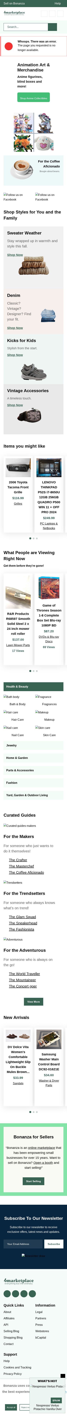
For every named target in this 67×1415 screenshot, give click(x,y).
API (6, 1324)
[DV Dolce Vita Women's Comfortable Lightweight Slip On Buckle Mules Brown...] (18, 1067)
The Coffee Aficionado (26, 872)
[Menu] (60, 14)
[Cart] (44, 14)
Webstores (42, 1331)
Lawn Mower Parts (18, 645)
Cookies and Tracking (17, 1367)
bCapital (40, 1337)
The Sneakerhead (23, 923)
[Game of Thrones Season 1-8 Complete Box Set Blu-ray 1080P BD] (49, 619)
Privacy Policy (13, 1373)
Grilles (18, 503)
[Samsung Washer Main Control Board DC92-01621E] (49, 1067)
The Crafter (18, 860)
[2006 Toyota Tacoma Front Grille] (18, 494)
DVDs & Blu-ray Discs (49, 639)
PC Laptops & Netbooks (49, 526)
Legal (39, 1311)
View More (33, 1001)
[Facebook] (7, 1293)
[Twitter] (15, 1293)
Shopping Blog (13, 1337)
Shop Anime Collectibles (33, 98)
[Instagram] (32, 1293)
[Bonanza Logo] (14, 13)
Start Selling (33, 1181)
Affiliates (9, 1318)
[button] (30, 538)
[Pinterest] (24, 1293)
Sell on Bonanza (14, 3)
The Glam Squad (22, 917)
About (7, 1311)
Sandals (18, 1083)
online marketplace (41, 1148)
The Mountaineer (22, 980)
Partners (40, 1318)
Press (39, 1324)
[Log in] (52, 14)
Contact (8, 1343)
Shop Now (15, 255)
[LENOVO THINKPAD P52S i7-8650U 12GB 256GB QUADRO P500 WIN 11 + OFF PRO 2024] (49, 494)
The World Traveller (24, 974)
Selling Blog (11, 1331)
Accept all (11, 1407)
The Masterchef (21, 866)
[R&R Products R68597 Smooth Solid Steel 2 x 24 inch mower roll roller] (18, 619)
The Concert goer (23, 986)
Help (58, 3)
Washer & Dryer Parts (49, 1083)
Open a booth (43, 1163)
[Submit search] (52, 27)
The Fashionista (21, 929)
